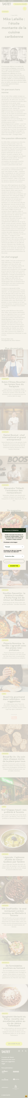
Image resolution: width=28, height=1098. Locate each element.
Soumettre (14, 566)
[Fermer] (23, 530)
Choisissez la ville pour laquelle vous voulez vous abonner (12, 551)
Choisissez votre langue (10, 542)
